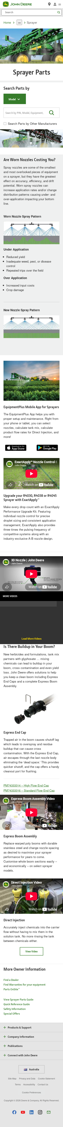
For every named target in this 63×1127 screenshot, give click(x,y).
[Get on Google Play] (47, 447)
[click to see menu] (60, 4)
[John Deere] (19, 4)
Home (7, 22)
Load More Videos (31, 638)
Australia (34, 1069)
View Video (31, 951)
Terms (18, 1084)
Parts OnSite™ (12, 989)
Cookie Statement (46, 1078)
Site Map (12, 1078)
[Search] (59, 12)
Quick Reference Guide (17, 1004)
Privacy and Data (27, 1078)
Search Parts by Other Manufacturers (32, 123)
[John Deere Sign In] (55, 4)
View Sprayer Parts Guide (18, 999)
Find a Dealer (11, 980)
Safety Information (15, 1009)
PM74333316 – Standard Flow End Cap (29, 790)
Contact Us (43, 1084)
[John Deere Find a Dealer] (49, 4)
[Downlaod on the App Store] (16, 447)
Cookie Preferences (31, 1092)
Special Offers (12, 1013)
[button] (51, 112)
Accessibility (29, 1084)
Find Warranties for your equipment (25, 984)
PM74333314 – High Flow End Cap (26, 785)
